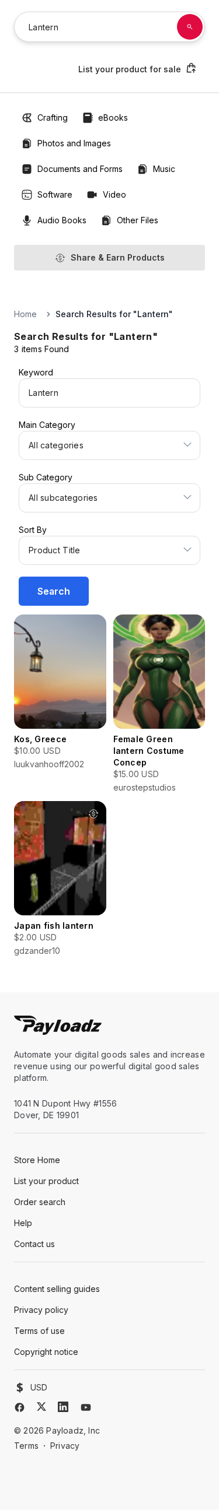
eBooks (113, 117)
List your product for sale (129, 69)
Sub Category (45, 477)
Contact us (34, 1244)
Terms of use (39, 1331)
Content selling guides (57, 1289)
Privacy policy (41, 1310)
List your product (46, 1181)
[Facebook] (19, 1407)
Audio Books (61, 220)
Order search (39, 1202)
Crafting (52, 117)
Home (25, 314)
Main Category (47, 425)
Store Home (37, 1160)
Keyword (36, 372)
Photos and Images (74, 143)
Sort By (33, 530)
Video (114, 194)
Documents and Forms (80, 169)
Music (164, 169)
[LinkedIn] (63, 1407)
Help (23, 1223)
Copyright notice (46, 1352)
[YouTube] (86, 1407)
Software (54, 194)
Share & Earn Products (118, 257)
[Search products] (190, 27)
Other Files (137, 220)
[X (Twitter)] (41, 1406)
